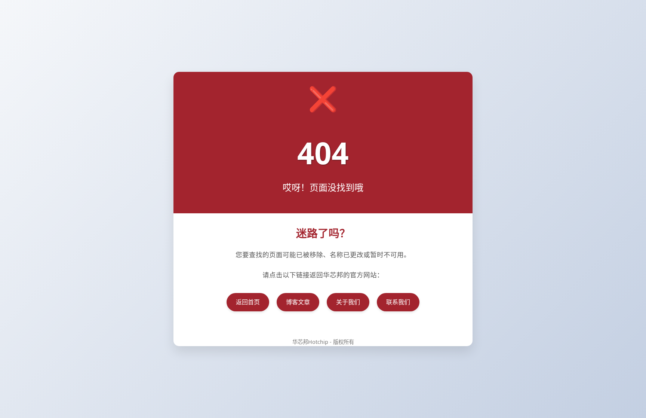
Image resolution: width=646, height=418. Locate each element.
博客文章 (298, 302)
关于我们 (348, 302)
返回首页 (248, 302)
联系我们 (398, 302)
